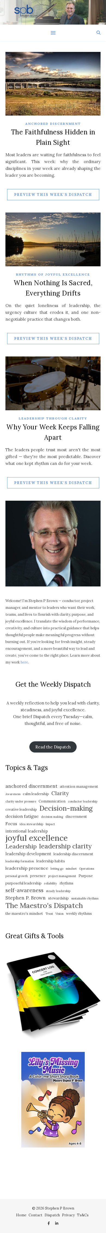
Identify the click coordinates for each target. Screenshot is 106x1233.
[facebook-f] (49, 1223)
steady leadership (58, 891)
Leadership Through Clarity (53, 418)
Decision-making (66, 808)
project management (62, 876)
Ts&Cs (83, 1215)
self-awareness (24, 890)
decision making (52, 817)
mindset (71, 869)
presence (38, 876)
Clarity (60, 793)
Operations (86, 869)
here (24, 662)
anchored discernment (31, 786)
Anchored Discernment (53, 124)
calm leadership (36, 794)
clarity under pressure (20, 801)
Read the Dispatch (53, 747)
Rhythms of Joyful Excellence (53, 274)
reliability (50, 883)
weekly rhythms (79, 913)
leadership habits (50, 861)
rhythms (66, 883)
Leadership (21, 846)
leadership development (28, 853)
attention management (79, 786)
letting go (57, 869)
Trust (49, 914)
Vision (59, 914)
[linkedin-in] (56, 1223)
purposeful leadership (23, 883)
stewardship (58, 898)
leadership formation (19, 861)
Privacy (68, 1215)
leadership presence (26, 868)
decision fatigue (22, 816)
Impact (50, 824)
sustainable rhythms (84, 898)
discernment (76, 816)
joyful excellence (36, 837)
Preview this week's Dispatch (53, 194)
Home (21, 1215)
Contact (35, 1215)
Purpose (86, 876)
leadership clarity (65, 846)
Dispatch (52, 1215)
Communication (52, 801)
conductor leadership (82, 801)
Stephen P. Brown (25, 898)
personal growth (16, 876)
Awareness (12, 794)
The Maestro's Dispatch (44, 905)
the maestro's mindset (24, 913)
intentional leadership (26, 831)
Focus (11, 823)
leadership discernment (73, 854)
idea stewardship (31, 824)
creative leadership (21, 809)
